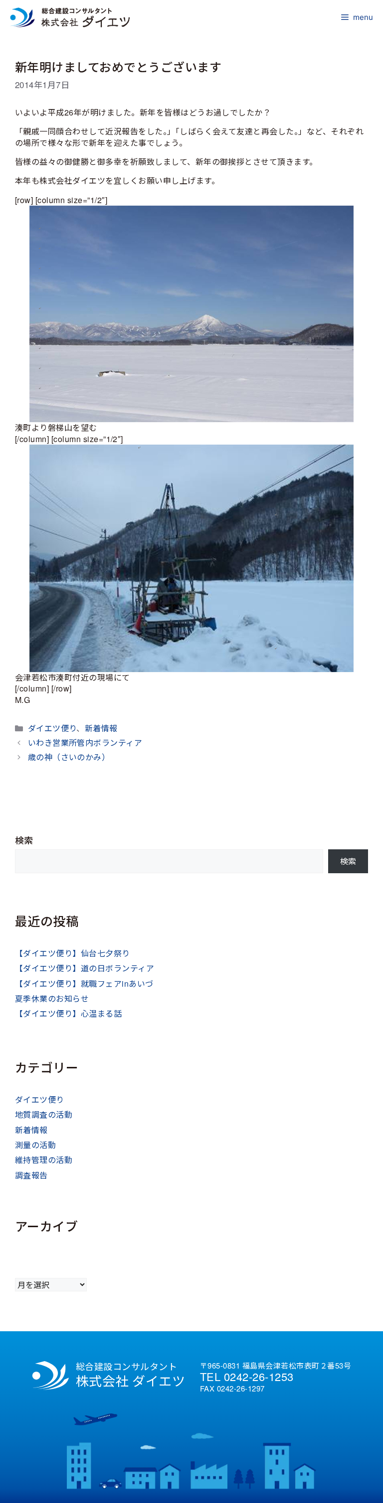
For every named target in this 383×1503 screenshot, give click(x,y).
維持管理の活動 (43, 1159)
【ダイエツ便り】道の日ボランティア (84, 968)
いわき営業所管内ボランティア (85, 742)
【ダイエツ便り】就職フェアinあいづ (84, 983)
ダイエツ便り (52, 728)
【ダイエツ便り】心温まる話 (68, 1013)
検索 (24, 840)
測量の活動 (35, 1145)
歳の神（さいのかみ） (69, 757)
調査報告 (31, 1175)
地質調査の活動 (43, 1114)
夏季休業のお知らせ (52, 998)
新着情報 (101, 728)
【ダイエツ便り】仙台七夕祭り (72, 953)
